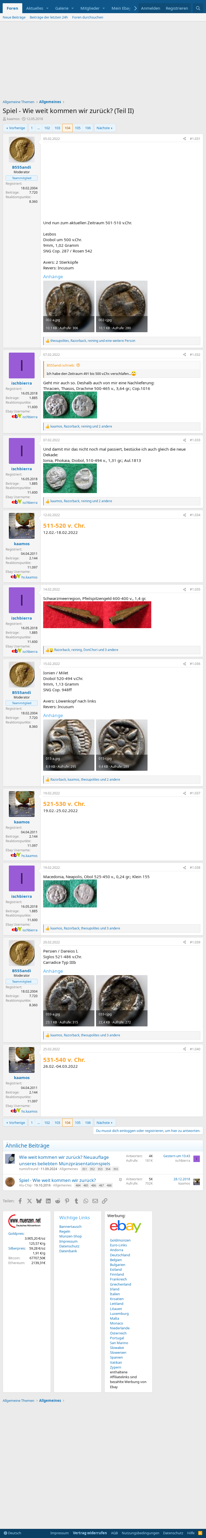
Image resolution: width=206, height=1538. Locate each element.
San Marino (119, 1342)
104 (67, 127)
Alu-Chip (25, 1185)
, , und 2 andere (81, 426)
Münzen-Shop (70, 1236)
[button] (47, 8)
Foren (12, 8)
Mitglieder (90, 8)
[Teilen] (184, 139)
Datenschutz (69, 1246)
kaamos (13, 118)
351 (84, 1169)
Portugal (117, 1338)
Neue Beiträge (14, 17)
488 (109, 1185)
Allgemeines (69, 1169)
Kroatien (117, 1298)
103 (57, 127)
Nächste (103, 127)
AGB (114, 1532)
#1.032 (195, 354)
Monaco (116, 1323)
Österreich (118, 1333)
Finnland (117, 1274)
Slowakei (117, 1347)
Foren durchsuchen (87, 17)
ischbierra (30, 417)
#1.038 (195, 867)
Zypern (115, 1367)
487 (101, 1185)
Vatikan (116, 1362)
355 (115, 1169)
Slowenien (118, 1352)
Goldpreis (16, 1233)
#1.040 (195, 1049)
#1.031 (195, 138)
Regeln (64, 1231)
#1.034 (195, 515)
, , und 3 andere (86, 650)
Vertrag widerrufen (90, 1532)
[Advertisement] (103, 61)
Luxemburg (119, 1313)
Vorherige (17, 127)
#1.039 (195, 942)
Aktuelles (34, 8)
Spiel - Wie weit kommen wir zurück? (57, 1180)
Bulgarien (117, 1264)
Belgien (116, 1259)
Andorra (116, 1249)
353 (100, 1169)
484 (78, 1185)
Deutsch (14, 1532)
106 (88, 127)
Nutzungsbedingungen (140, 1532)
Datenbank (68, 1251)
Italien (115, 1293)
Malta (114, 1318)
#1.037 (195, 793)
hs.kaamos (29, 577)
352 (92, 1169)
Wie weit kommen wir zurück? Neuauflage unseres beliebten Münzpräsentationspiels (64, 1160)
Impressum (68, 1241)
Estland (116, 1269)
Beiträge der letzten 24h (49, 17)
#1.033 (195, 440)
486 (93, 1185)
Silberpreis (16, 1248)
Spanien (116, 1357)
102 (47, 127)
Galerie (61, 8)
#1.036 (195, 663)
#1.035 (195, 589)
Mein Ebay (121, 8)
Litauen (116, 1308)
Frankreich (118, 1279)
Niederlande (120, 1328)
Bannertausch (70, 1226)
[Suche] (198, 8)
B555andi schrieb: (61, 365)
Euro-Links (118, 1245)
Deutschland (120, 1255)
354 (107, 1169)
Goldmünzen (120, 1240)
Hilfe (190, 1532)
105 (77, 127)
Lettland (116, 1303)
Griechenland (120, 1284)
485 (85, 1185)
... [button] (38, 127)
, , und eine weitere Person (92, 341)
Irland (114, 1289)
